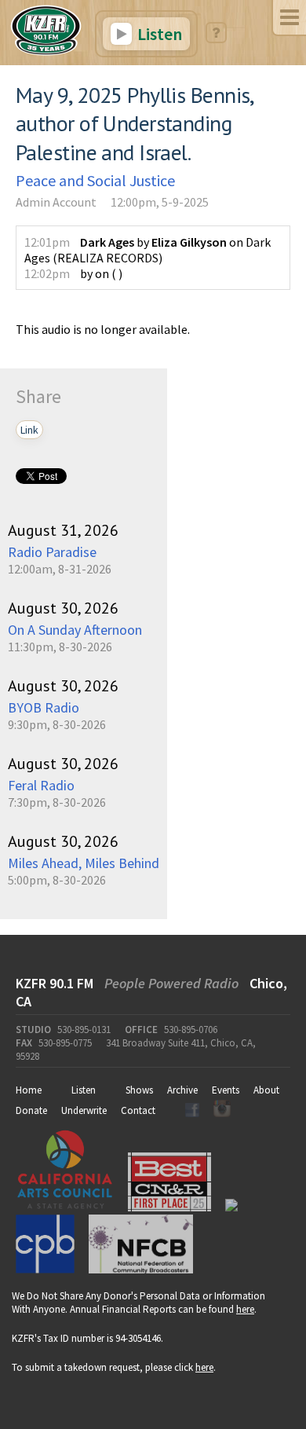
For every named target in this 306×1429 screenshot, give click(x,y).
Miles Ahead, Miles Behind (83, 863)
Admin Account (56, 202)
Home (29, 1090)
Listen (158, 34)
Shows (139, 1090)
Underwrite (84, 1110)
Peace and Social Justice (95, 180)
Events (225, 1090)
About (266, 1090)
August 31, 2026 (63, 530)
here (245, 1309)
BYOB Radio (43, 707)
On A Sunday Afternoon (75, 630)
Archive (182, 1090)
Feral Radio (41, 785)
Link (29, 430)
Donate (31, 1110)
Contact (138, 1110)
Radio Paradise (52, 552)
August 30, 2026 (63, 608)
